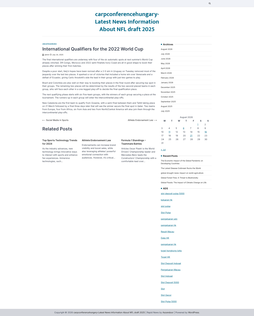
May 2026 (165, 63)
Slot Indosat (167, 276)
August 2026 (166, 49)
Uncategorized (49, 44)
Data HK (165, 238)
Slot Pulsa (166, 212)
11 (169, 132)
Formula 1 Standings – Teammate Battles (133, 142)
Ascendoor (168, 312)
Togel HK (165, 257)
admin (46, 55)
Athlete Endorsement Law (96, 140)
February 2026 (167, 78)
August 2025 (166, 106)
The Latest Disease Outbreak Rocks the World (181, 168)
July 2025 (165, 111)
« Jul (163, 149)
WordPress (193, 312)
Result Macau (167, 231)
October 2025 (167, 97)
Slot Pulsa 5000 (169, 301)
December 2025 (168, 87)
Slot (163, 288)
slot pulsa (165, 206)
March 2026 (166, 73)
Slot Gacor (166, 295)
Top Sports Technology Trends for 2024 (59, 142)
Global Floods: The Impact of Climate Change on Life (183, 182)
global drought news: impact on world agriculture (182, 173)
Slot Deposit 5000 (170, 282)
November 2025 (168, 92)
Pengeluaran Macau (170, 269)
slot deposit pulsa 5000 (172, 193)
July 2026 (165, 54)
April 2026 (165, 68)
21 (191, 135)
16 (206, 132)
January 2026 (167, 82)
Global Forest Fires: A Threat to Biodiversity (179, 178)
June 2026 (165, 59)
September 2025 (168, 101)
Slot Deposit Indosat (171, 263)
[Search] (210, 3)
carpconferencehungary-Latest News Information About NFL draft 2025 (127, 21)
